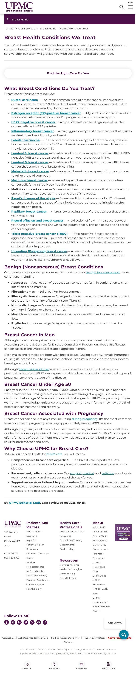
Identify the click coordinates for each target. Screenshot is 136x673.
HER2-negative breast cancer (33, 122)
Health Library (34, 588)
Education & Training (71, 540)
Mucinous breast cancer (29, 180)
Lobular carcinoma (25, 140)
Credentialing (67, 549)
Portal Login (108, 669)
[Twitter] (32, 622)
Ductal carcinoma (24, 100)
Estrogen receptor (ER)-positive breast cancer (46, 113)
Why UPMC (99, 527)
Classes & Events (35, 584)
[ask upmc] (124, 634)
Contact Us (8, 637)
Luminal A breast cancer (30, 153)
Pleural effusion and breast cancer (37, 220)
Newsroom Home (69, 564)
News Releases (68, 578)
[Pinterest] (26, 623)
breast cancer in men (34, 369)
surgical (75, 473)
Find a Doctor (33, 531)
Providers (54, 669)
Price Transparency (36, 575)
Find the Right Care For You (68, 73)
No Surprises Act (35, 571)
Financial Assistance (37, 580)
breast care (54, 454)
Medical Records (35, 566)
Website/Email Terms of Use (33, 637)
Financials (98, 553)
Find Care (27, 669)
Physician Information (72, 531)
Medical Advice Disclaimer (65, 637)
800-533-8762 (11, 557)
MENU (130, 3)
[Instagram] (13, 623)
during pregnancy (85, 419)
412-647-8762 (11, 553)
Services (30, 562)
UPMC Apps (99, 575)
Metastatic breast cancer (30, 171)
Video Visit (81, 669)
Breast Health (21, 19)
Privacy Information (94, 637)
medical (88, 473)
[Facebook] (6, 623)
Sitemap (68, 642)
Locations (31, 536)
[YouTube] (38, 623)
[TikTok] (45, 622)
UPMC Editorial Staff (24, 502)
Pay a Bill (31, 540)
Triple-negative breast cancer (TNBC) (39, 233)
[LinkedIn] (19, 623)
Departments (67, 544)
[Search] (122, 7)
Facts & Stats (100, 531)
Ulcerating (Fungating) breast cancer (39, 251)
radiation (108, 473)
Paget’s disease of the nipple (33, 198)
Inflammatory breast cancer (32, 131)
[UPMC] (19, 7)
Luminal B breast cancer (30, 162)
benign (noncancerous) (103, 272)
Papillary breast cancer (29, 211)
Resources (65, 536)
